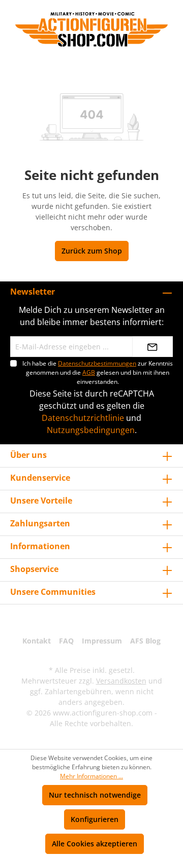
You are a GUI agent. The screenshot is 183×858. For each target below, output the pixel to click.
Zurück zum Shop (92, 251)
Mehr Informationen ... (91, 776)
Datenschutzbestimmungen (97, 363)
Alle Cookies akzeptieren (94, 843)
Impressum (102, 641)
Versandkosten (121, 681)
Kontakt (36, 641)
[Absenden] (152, 346)
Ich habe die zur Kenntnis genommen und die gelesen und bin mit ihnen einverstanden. (97, 372)
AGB (88, 372)
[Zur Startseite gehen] (91, 29)
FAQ (66, 641)
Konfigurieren (94, 819)
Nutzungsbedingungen (91, 430)
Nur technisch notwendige (95, 795)
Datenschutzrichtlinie (83, 417)
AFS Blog (145, 641)
